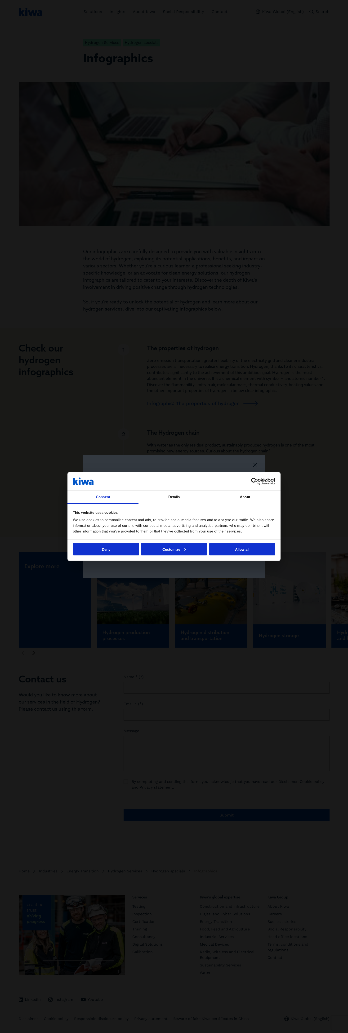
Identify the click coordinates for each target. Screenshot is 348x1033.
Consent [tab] (103, 497)
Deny (106, 549)
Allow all (242, 549)
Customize (171, 549)
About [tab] (245, 497)
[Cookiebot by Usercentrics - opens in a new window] (254, 481)
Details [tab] (174, 497)
